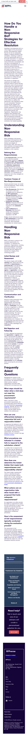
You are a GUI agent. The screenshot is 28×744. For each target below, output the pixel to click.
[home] (6, 6)
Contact (7, 692)
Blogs (7, 686)
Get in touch (14, 632)
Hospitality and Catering (14, 585)
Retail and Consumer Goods (14, 588)
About (7, 679)
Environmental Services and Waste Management (14, 593)
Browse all (14, 603)
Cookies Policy (7, 716)
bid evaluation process (14, 434)
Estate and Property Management (14, 581)
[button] (24, 6)
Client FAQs (8, 681)
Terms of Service (8, 714)
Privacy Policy (7, 711)
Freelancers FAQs (10, 684)
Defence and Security (14, 597)
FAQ (7, 689)
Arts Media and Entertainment (14, 577)
